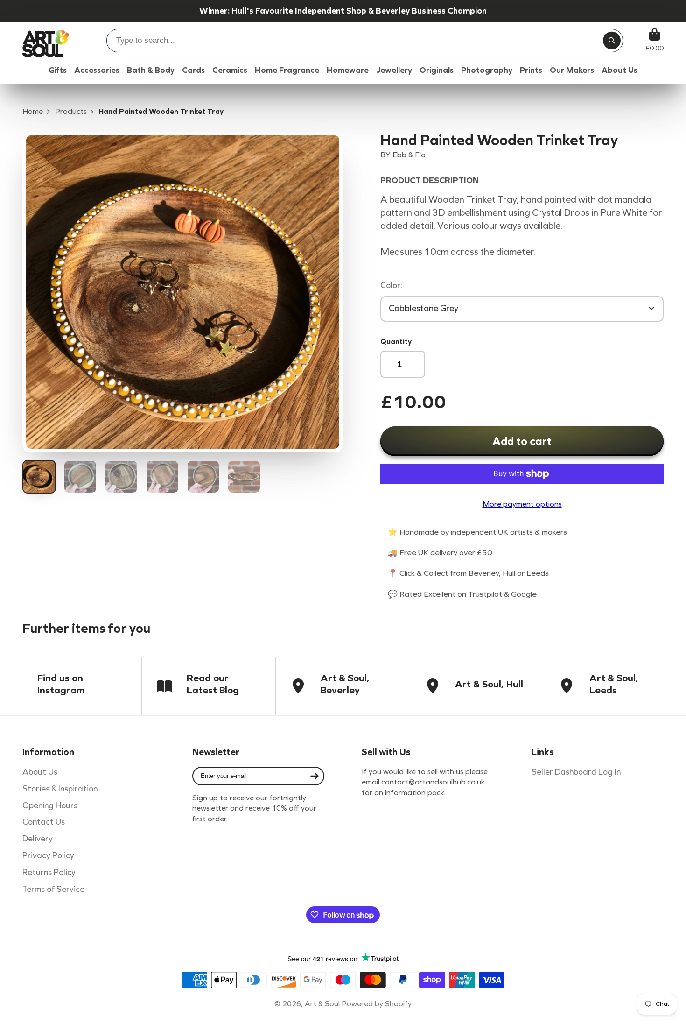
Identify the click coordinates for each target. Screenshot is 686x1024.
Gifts (58, 70)
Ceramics (229, 70)
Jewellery (394, 70)
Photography (486, 70)
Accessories (96, 70)
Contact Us (43, 822)
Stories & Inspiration (60, 789)
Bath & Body (151, 70)
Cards (193, 70)
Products (71, 111)
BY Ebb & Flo (403, 154)
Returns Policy (49, 872)
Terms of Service (53, 889)
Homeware (348, 70)
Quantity (396, 341)
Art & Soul (323, 1003)
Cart (654, 40)
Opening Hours (49, 806)
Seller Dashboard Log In (576, 772)
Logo (45, 39)
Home (32, 111)
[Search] (612, 40)
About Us (39, 772)
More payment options (522, 504)
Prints (531, 70)
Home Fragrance (287, 70)
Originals (437, 70)
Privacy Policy (48, 856)
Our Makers (572, 70)
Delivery (37, 839)
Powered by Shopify (377, 1003)
